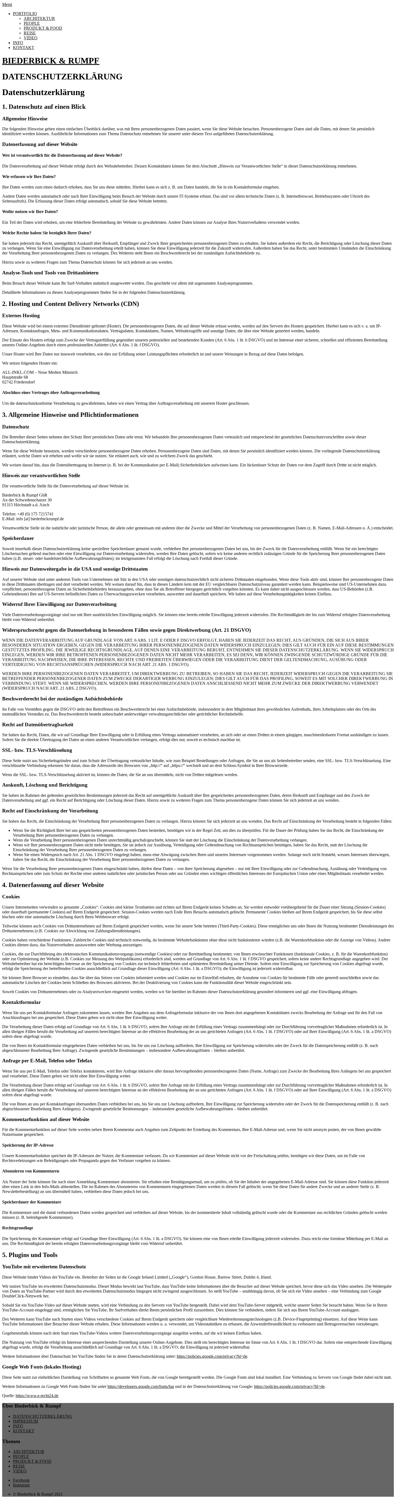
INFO (18, 42)
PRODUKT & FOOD (43, 28)
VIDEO (30, 38)
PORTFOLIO (25, 13)
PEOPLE (32, 23)
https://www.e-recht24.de (37, 1395)
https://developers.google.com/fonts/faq (140, 1386)
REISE (30, 33)
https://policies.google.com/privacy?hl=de (212, 1356)
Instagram (21, 1485)
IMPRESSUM (25, 1421)
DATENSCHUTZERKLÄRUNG (42, 1416)
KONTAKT (23, 47)
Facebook (21, 1480)
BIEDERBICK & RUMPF (50, 60)
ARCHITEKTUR (39, 18)
